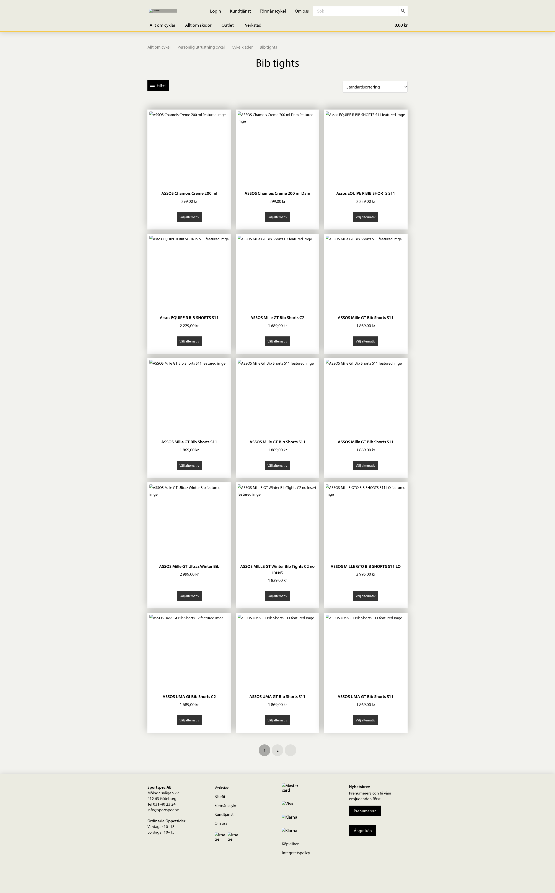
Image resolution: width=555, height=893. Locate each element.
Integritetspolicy (296, 852)
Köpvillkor (290, 843)
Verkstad (222, 787)
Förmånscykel (226, 805)
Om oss (221, 823)
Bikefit (220, 796)
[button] (165, 24)
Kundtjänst (224, 814)
